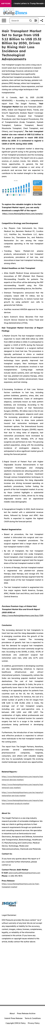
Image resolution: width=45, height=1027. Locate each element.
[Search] (30, 20)
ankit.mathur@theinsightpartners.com (24, 873)
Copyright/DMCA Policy (16, 1023)
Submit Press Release (13, 1018)
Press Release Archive (26, 1013)
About (12, 1013)
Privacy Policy (34, 1023)
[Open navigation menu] (4, 20)
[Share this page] (41, 20)
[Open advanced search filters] (35, 20)
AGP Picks (5, 4)
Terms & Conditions (33, 1018)
